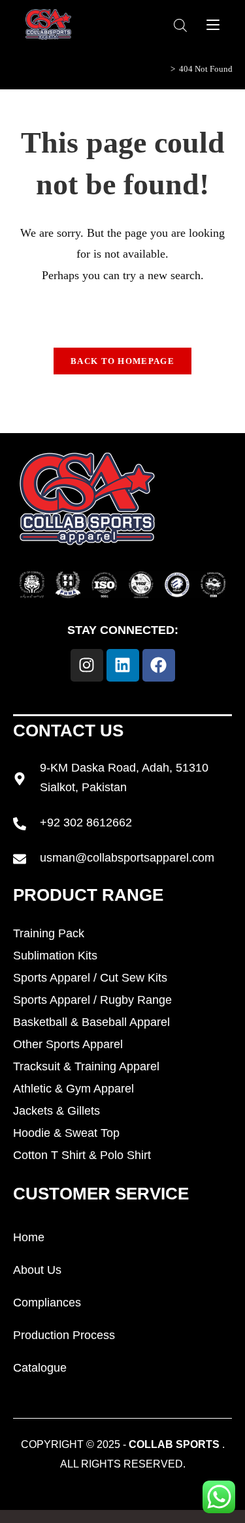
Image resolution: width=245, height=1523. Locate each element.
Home (28, 1237)
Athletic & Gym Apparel (73, 1088)
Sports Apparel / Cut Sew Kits (90, 977)
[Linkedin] (122, 665)
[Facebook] (158, 665)
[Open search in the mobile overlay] (180, 24)
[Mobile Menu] (213, 24)
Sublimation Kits (55, 955)
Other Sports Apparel (68, 1044)
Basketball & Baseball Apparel (91, 1022)
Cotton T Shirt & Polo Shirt (82, 1155)
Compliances (47, 1302)
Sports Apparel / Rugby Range (92, 999)
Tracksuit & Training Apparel (86, 1066)
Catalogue (40, 1367)
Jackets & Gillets (56, 1110)
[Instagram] (87, 665)
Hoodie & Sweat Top (66, 1132)
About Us (37, 1269)
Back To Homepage (122, 361)
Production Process (64, 1335)
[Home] (163, 69)
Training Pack (48, 933)
